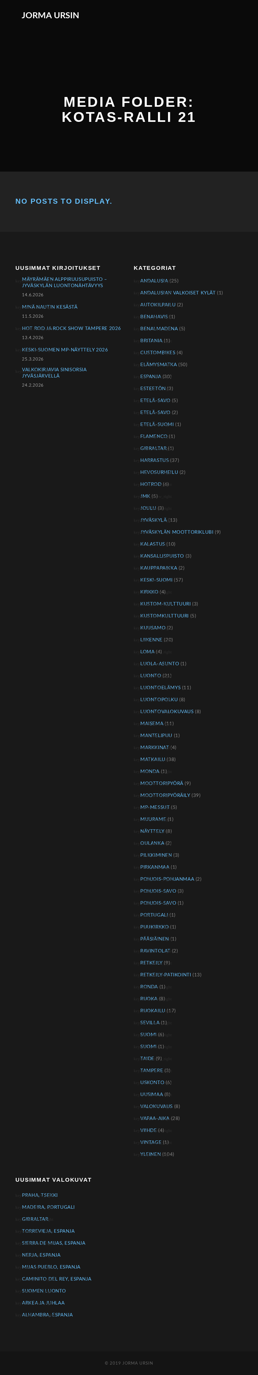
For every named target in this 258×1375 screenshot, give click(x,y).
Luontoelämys (160, 687)
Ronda (149, 987)
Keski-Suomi (156, 580)
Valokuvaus (156, 1106)
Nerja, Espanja (41, 1255)
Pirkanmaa (154, 867)
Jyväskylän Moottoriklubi (176, 532)
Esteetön (153, 388)
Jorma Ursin (50, 15)
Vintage (150, 1142)
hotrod (151, 484)
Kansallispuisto (162, 556)
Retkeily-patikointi (165, 975)
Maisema (151, 723)
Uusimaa (151, 1094)
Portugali (154, 915)
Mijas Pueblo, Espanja (51, 1267)
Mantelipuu (156, 735)
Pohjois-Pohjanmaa (167, 879)
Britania (151, 340)
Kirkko (149, 592)
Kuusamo (152, 628)
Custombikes (158, 352)
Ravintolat (155, 951)
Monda (150, 771)
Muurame (153, 819)
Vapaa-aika (155, 1118)
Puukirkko (154, 927)
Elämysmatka (158, 364)
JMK (145, 496)
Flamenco (154, 436)
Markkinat (154, 747)
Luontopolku (159, 699)
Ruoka (149, 999)
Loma (147, 652)
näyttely (152, 831)
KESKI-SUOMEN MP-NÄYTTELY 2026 (65, 350)
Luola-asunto (159, 664)
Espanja (150, 376)
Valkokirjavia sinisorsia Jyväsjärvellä (54, 372)
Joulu (148, 508)
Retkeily (151, 963)
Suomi (148, 1034)
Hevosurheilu (159, 472)
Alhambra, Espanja (47, 1315)
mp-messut (155, 807)
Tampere (151, 1070)
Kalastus (152, 544)
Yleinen (150, 1154)
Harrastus (154, 460)
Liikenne (151, 640)
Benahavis (154, 317)
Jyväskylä (153, 520)
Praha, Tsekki (40, 1195)
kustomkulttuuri (164, 616)
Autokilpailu (158, 305)
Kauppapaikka (158, 568)
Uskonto (152, 1082)
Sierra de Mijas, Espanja (53, 1243)
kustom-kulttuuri (165, 604)
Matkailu (152, 759)
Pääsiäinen (154, 939)
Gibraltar (153, 448)
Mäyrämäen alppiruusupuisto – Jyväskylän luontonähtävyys (64, 282)
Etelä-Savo (155, 400)
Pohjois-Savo (158, 891)
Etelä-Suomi (157, 424)
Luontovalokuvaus (167, 711)
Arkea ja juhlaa (43, 1303)
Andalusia (154, 281)
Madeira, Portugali (48, 1207)
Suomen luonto (44, 1291)
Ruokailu (152, 1011)
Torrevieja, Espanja (48, 1231)
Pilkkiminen (156, 855)
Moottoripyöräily (165, 795)
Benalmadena (159, 329)
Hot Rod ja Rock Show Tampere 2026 (71, 328)
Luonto (150, 675)
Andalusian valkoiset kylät (178, 293)
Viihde (148, 1130)
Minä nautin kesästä (49, 307)
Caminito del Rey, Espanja (56, 1279)
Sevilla (150, 1022)
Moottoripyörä (161, 783)
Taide (147, 1058)
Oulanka (152, 843)
